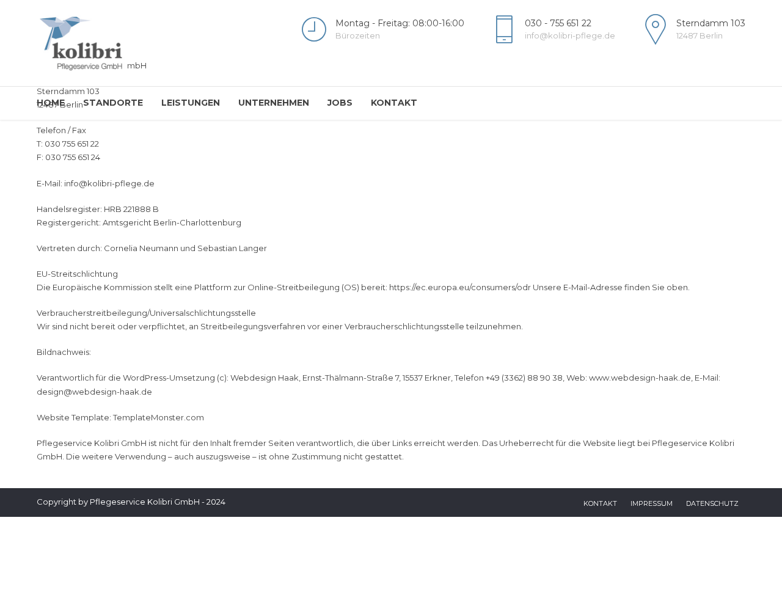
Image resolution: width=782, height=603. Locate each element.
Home (51, 102)
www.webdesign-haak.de (640, 377)
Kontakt (394, 102)
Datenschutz (712, 503)
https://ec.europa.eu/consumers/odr (460, 287)
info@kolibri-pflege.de (109, 183)
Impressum (651, 503)
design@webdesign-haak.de (94, 392)
